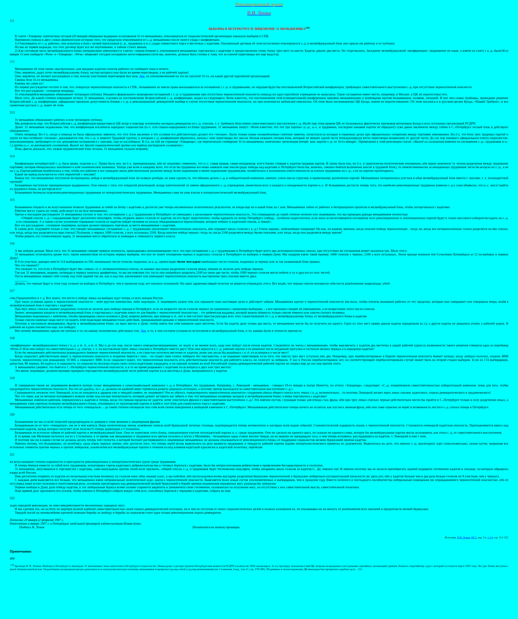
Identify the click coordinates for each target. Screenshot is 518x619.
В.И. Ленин (463, 537)
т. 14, (490, 537)
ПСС (474, 537)
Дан (141, 76)
